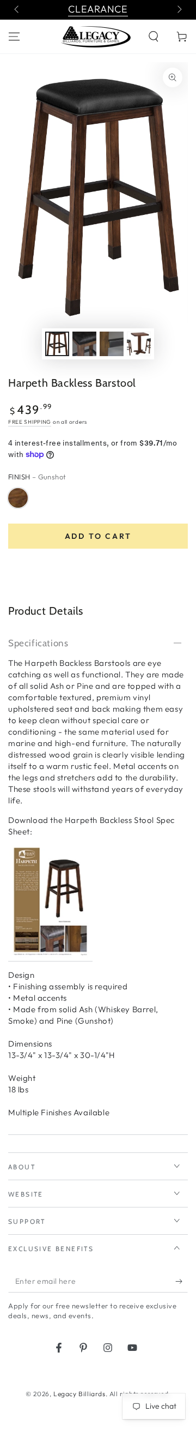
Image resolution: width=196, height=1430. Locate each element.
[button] (153, 36)
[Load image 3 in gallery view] (112, 344)
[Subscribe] (181, 1282)
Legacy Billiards (79, 1394)
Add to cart (98, 536)
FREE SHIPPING (29, 421)
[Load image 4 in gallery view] (139, 344)
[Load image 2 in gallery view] (84, 344)
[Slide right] (178, 10)
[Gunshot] (18, 498)
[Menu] (14, 36)
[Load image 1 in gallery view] (57, 344)
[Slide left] (17, 10)
